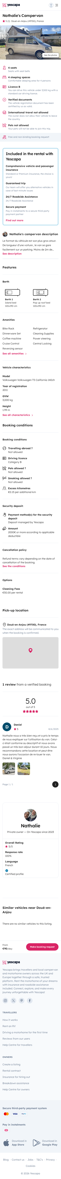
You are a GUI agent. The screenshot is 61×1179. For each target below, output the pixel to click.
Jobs (30, 1159)
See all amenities (13, 353)
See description (12, 253)
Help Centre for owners (16, 1089)
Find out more (14, 220)
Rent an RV (9, 1026)
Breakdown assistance (16, 1083)
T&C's (39, 1159)
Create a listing (11, 1064)
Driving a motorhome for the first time (25, 1032)
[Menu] (54, 5)
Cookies (30, 1165)
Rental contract (12, 1070)
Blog (6, 1159)
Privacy (50, 1159)
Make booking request (42, 946)
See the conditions (14, 566)
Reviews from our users (16, 1038)
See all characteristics (17, 415)
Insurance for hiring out (16, 1076)
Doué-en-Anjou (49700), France (27, 21)
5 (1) (8, 21)
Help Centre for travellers (17, 1044)
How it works (10, 1019)
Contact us (18, 1159)
